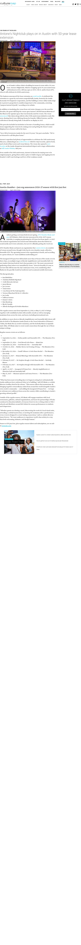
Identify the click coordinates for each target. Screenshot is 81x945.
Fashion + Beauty (43, 4)
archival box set (24, 142)
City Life (38, 1)
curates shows (40, 248)
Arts (63, 1)
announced (4, 116)
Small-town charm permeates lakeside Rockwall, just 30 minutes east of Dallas (54, 448)
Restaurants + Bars (29, 1)
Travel (51, 1)
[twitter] (75, 4)
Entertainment (45, 1)
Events (56, 4)
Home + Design (34, 4)
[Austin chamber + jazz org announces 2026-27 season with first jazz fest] (28, 212)
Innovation (50, 4)
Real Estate (57, 1)
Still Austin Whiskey (8, 148)
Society (28, 4)
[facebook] (73, 4)
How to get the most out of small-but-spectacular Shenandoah (52, 441)
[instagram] (78, 4)
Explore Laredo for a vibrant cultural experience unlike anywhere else (53, 435)
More (60, 4)
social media (37, 96)
